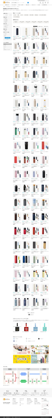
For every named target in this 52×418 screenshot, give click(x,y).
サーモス (6, 33)
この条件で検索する (7, 37)
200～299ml (6, 19)
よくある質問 (14, 401)
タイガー (6, 34)
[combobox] (22, 2)
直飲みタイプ (6, 26)
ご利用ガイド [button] (14, 398)
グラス (4, 48)
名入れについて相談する (30, 401)
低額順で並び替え (40, 26)
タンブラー (5, 45)
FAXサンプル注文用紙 (37, 402)
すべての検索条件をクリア (7, 39)
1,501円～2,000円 (34, 22)
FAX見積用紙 (35, 401)
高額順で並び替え (46, 26)
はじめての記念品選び (15, 402)
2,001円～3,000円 (40, 22)
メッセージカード (22, 403)
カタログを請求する (29, 402)
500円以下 (16, 22)
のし (20, 401)
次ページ (32, 314)
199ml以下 (6, 18)
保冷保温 (6, 30)
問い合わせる (28, 403)
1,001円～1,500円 (28, 22)
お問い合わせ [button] (29, 398)
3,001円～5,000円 (46, 22)
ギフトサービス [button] (22, 398)
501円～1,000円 (22, 22)
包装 (20, 402)
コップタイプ (6, 27)
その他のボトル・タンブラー (7, 49)
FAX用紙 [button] (35, 398)
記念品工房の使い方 (14, 403)
